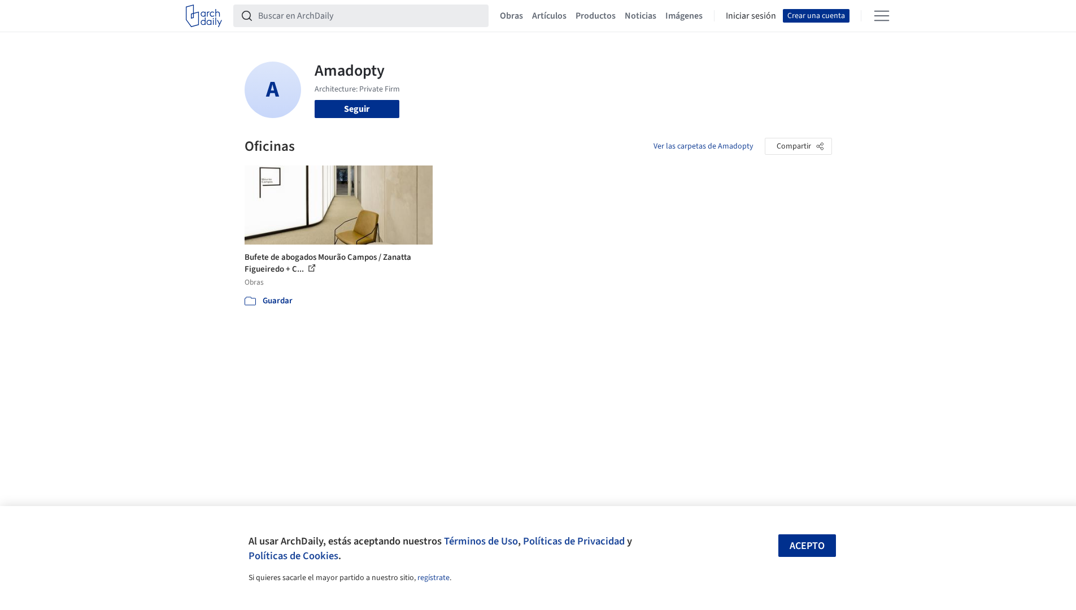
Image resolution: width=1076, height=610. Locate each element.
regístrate (433, 577)
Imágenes (684, 16)
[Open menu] (882, 16)
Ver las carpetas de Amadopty (703, 146)
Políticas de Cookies (293, 555)
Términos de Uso (481, 541)
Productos (596, 16)
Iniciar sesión (751, 16)
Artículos (549, 16)
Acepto (807, 546)
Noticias (640, 16)
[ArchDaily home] (204, 16)
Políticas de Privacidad (574, 541)
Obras (511, 16)
